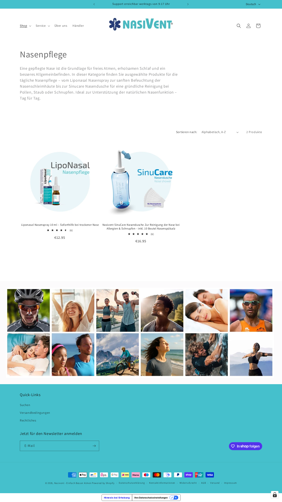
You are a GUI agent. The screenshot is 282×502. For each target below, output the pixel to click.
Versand (215, 482)
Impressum (230, 482)
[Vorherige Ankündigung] (94, 4)
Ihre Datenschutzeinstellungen (151, 497)
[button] (25, 25)
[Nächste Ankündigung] (188, 4)
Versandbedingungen (35, 413)
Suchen (25, 405)
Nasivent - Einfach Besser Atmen (72, 483)
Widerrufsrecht (188, 482)
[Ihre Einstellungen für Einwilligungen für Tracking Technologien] (274, 494)
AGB (203, 482)
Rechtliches (28, 420)
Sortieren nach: (186, 132)
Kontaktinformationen (162, 482)
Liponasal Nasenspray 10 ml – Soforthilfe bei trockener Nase (60, 225)
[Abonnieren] (94, 446)
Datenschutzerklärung (132, 482)
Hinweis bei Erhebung (117, 497)
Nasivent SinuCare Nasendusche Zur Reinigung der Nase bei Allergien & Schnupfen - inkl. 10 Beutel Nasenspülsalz (141, 226)
